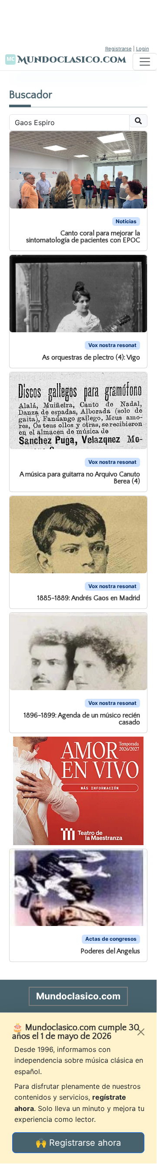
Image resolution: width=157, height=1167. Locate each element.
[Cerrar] (141, 1032)
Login (142, 49)
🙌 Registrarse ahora (78, 1142)
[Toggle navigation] (145, 61)
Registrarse (118, 49)
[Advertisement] (78, 21)
